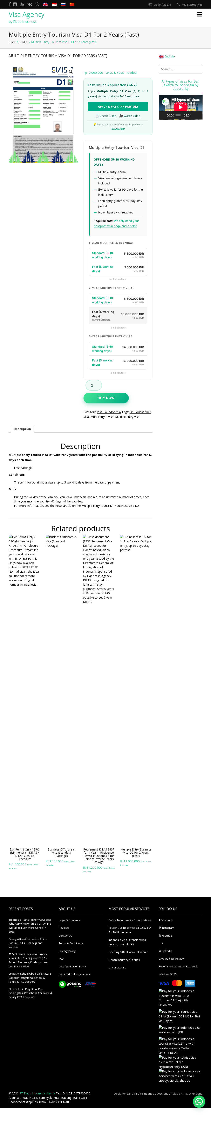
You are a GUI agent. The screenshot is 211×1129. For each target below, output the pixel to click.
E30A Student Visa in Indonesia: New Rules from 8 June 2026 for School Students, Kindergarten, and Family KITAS (28, 960)
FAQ (61, 958)
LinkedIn (166, 951)
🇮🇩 (54, 4)
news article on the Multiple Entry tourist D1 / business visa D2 (97, 506)
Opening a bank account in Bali (128, 952)
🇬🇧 (45, 4)
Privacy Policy (67, 951)
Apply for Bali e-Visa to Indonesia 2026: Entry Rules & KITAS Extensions (158, 1093)
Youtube (166, 935)
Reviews (64, 928)
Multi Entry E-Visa (102, 417)
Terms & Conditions (71, 943)
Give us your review (171, 958)
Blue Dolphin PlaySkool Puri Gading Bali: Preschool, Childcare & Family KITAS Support (30, 993)
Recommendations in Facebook (178, 966)
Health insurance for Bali (124, 960)
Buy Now (106, 398)
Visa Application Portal (73, 966)
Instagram (167, 928)
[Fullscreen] (199, 115)
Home (12, 42)
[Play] (164, 115)
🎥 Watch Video (129, 116)
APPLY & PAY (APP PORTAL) (118, 106)
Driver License (117, 967)
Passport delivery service (75, 974)
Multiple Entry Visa (127, 417)
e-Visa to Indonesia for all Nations (130, 920)
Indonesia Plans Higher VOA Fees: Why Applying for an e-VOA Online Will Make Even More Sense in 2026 (30, 926)
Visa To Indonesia (109, 412)
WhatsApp (117, 128)
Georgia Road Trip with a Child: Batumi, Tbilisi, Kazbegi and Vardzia (28, 943)
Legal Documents (69, 920)
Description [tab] (22, 429)
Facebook (166, 920)
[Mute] (194, 115)
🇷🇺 (63, 4)
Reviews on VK (168, 974)
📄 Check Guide (105, 116)
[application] (181, 107)
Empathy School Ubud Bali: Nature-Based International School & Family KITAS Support (30, 977)
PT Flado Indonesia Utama (37, 1093)
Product (23, 42)
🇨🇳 (72, 4)
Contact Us (65, 935)
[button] (71, 72)
